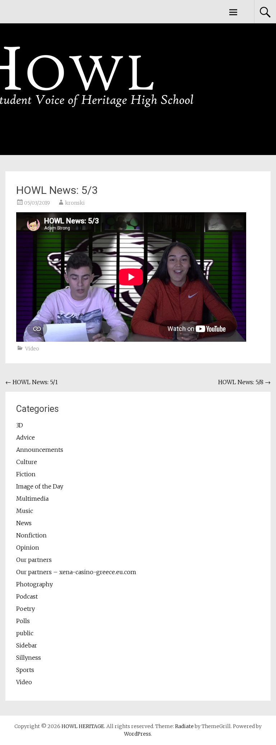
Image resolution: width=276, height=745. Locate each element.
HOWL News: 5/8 (244, 382)
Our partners (34, 559)
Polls (23, 620)
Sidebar (26, 645)
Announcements (39, 449)
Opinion (27, 547)
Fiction (26, 474)
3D (19, 425)
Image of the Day (39, 486)
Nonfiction (31, 535)
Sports (25, 669)
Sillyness (28, 657)
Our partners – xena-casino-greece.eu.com (76, 572)
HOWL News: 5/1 (31, 382)
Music (24, 510)
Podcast (27, 596)
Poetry (25, 608)
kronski (75, 203)
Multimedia (32, 498)
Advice (25, 437)
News (24, 523)
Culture (26, 461)
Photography (34, 584)
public (24, 633)
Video (32, 348)
